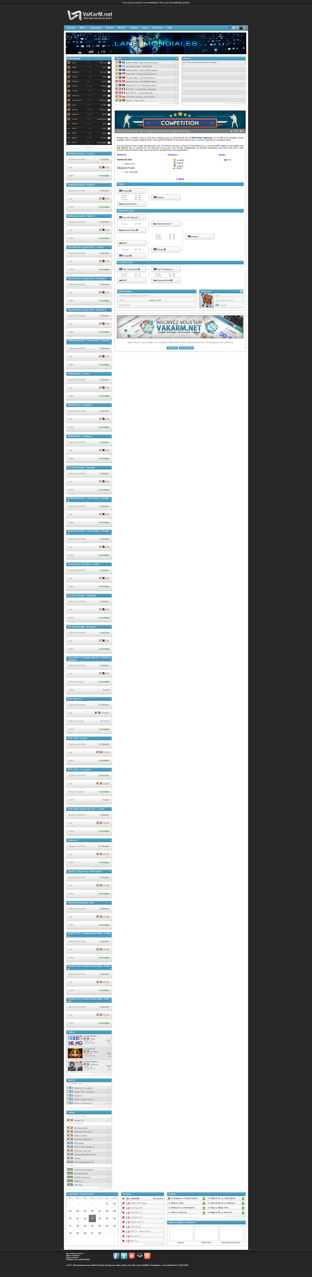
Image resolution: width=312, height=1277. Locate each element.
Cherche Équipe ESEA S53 (84, 1162)
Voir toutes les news (168, 103)
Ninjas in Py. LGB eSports (223, 1198)
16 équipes (103, 846)
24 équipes (103, 775)
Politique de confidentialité (78, 1259)
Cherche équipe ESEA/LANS (85, 1155)
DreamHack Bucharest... (231, 1243)
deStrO (94, 1265)
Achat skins (78, 1185)
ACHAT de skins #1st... (83, 1177)
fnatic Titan (176, 1203)
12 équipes (103, 744)
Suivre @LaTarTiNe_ (225, 300)
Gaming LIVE (136, 1208)
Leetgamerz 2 (136, 1217)
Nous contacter (73, 1255)
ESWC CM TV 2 (137, 1222)
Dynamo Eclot (129, 204)
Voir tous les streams (153, 1244)
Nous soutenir (72, 1257)
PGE (159, 300)
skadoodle (134, 1198)
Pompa (126, 191)
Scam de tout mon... (81, 1174)
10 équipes (103, 705)
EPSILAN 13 (135, 1212)
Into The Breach (130, 217)
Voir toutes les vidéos (100, 1074)
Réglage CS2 (79, 1120)
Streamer (77, 1158)
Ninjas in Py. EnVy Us (221, 1212)
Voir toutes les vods (101, 1106)
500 (124, 243)
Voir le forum (104, 1188)
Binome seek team (81, 1128)
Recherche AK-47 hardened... (84, 1170)
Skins (145, 27)
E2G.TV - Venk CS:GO (140, 1231)
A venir (106, 690)
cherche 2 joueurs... (81, 1136)
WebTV (122, 27)
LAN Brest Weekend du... (83, 1139)
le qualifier (200, 140)
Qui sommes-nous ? (75, 1253)
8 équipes (104, 570)
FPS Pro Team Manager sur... (85, 1147)
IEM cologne (79, 1143)
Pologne (152, 300)
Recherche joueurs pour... (83, 1151)
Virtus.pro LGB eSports (182, 1208)
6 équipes (104, 348)
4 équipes (104, 159)
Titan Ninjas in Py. (219, 1208)
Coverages (96, 27)
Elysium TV (135, 1236)
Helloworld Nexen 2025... (83, 1132)
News (83, 27)
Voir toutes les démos (234, 1216)
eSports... (181, 1243)
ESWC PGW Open (138, 1203)
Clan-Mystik (135, 1226)
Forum (109, 27)
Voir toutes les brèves (234, 103)
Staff (169, 27)
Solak (102, 1265)
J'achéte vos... (79, 1181)
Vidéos (134, 27)
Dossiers (157, 27)
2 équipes (104, 908)
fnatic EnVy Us (178, 1212)
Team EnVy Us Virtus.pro (222, 1203)
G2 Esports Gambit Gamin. (184, 1198)
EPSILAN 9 (206, 1243)
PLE (229, 160)
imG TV (133, 1241)
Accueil (71, 27)
